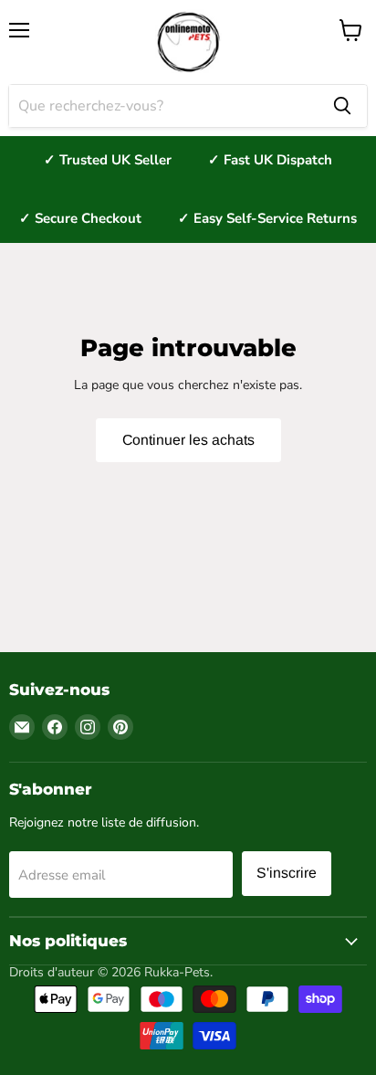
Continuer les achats (188, 440)
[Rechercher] (342, 106)
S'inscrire (286, 872)
